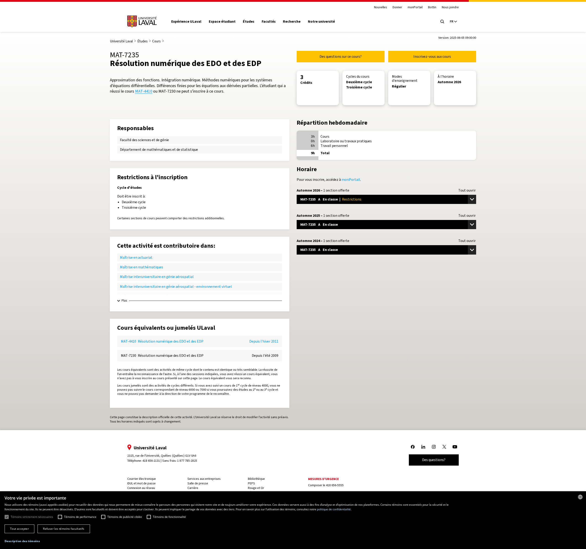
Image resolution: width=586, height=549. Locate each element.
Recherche (292, 21)
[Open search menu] (442, 21)
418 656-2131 (151, 460)
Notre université (321, 21)
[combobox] (580, 497)
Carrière (192, 488)
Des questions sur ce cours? (341, 56)
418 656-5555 (335, 485)
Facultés (269, 21)
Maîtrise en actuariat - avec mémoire (148, 296)
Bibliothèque (256, 479)
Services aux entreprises (204, 479)
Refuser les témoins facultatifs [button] (63, 529)
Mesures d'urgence (323, 479)
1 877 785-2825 (187, 460)
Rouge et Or (256, 488)
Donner (397, 7)
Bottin (432, 7)
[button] (22, 541)
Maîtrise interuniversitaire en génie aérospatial (157, 276)
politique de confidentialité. (334, 509)
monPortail (415, 7)
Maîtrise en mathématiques (141, 267)
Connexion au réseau (141, 488)
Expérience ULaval (186, 21)
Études (248, 21)
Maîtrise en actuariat (136, 257)
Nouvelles (380, 7)
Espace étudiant (222, 21)
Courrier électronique (141, 479)
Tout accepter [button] (19, 529)
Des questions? (433, 459)
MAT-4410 (143, 91)
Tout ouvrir (467, 190)
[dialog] (293, 520)
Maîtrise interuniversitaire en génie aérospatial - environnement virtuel (176, 286)
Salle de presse (197, 483)
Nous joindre (450, 7)
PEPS (251, 483)
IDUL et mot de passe (141, 483)
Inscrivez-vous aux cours (432, 56)
